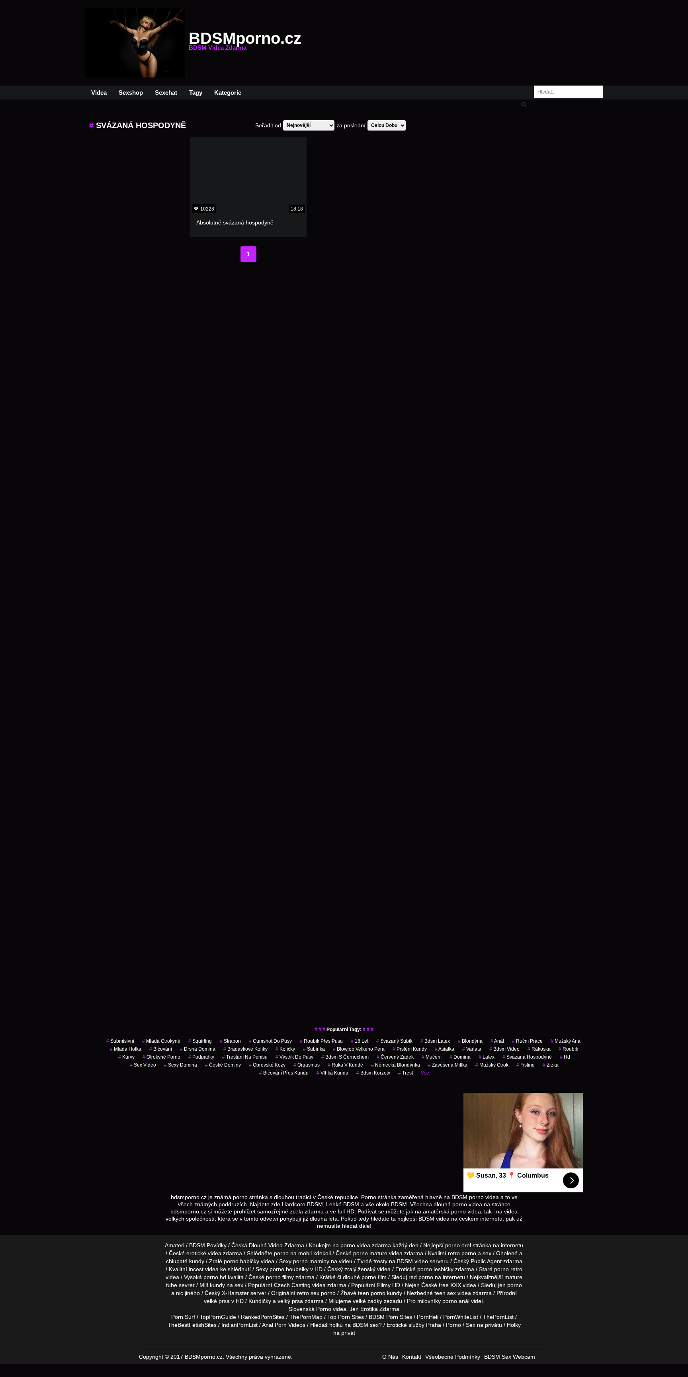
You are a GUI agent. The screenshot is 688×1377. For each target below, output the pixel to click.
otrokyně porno (161, 1057)
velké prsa (217, 1301)
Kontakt (411, 1357)
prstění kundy (410, 1049)
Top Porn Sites (345, 1317)
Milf (203, 1285)
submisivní (120, 1041)
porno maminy (311, 1261)
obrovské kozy (267, 1065)
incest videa (204, 1269)
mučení (432, 1057)
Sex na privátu (484, 1325)
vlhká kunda (332, 1073)
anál (497, 1041)
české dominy (223, 1065)
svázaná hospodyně (527, 1057)
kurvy (126, 1057)
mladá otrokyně (161, 1041)
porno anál (455, 1301)
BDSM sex (365, 1325)
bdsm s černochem (345, 1057)
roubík (568, 1049)
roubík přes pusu (321, 1041)
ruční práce (527, 1041)
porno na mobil (293, 1253)
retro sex (308, 1293)
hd (565, 1057)
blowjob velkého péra (359, 1049)
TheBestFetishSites (192, 1325)
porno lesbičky (435, 1269)
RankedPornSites (263, 1317)
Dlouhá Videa (266, 1245)
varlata (471, 1049)
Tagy (195, 92)
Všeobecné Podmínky (452, 1357)
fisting (525, 1065)
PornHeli (427, 1317)
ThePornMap (305, 1317)
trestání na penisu (245, 1057)
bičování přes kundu (284, 1073)
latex (486, 1057)
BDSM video (412, 1261)
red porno (420, 1277)
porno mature (370, 1253)
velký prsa (290, 1301)
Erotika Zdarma (379, 1309)
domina (460, 1057)
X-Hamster (235, 1293)
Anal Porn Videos (283, 1325)
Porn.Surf (183, 1317)
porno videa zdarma (365, 1245)
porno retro (508, 1269)
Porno (323, 1309)
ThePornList (498, 1317)
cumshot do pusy (270, 1041)
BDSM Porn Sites (390, 1317)
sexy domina (180, 1065)
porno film (374, 1277)
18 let (359, 1041)
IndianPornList (239, 1325)
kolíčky (285, 1049)
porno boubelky (289, 1269)
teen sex (445, 1293)
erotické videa (203, 1253)
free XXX (450, 1285)
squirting (200, 1041)
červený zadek (395, 1057)
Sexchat (166, 92)
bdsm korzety (373, 1073)
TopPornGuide (218, 1317)
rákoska (539, 1049)
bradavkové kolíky (245, 1049)
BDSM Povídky (208, 1245)
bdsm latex (435, 1041)
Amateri (174, 1245)
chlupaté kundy (185, 1261)
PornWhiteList (460, 1317)
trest (405, 1073)
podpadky (201, 1057)
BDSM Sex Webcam (509, 1357)
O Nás (390, 1357)
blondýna (470, 1041)
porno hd (214, 1277)
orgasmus (306, 1065)
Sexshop (131, 92)
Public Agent (486, 1261)
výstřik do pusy (294, 1057)
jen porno (510, 1285)
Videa (99, 92)
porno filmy (280, 1277)
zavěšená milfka (447, 1065)
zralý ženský (359, 1269)
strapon (230, 1041)
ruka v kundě (345, 1065)
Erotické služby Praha (414, 1325)
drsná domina (197, 1049)
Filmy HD (388, 1285)
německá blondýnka (395, 1065)
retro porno (462, 1253)
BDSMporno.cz (245, 43)
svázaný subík (394, 1041)
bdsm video (504, 1049)
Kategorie (227, 92)
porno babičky (241, 1261)
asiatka (444, 1049)
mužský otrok (491, 1065)
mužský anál (566, 1041)
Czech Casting (292, 1285)
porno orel (458, 1245)
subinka (314, 1049)
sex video (143, 1065)
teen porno (371, 1293)
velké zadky (367, 1301)
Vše (425, 1073)
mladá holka (125, 1049)
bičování (160, 1049)
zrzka (551, 1065)
